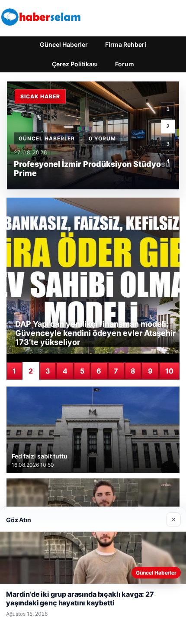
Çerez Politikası (75, 64)
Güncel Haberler (64, 44)
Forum (124, 64)
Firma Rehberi (125, 44)
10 (169, 371)
